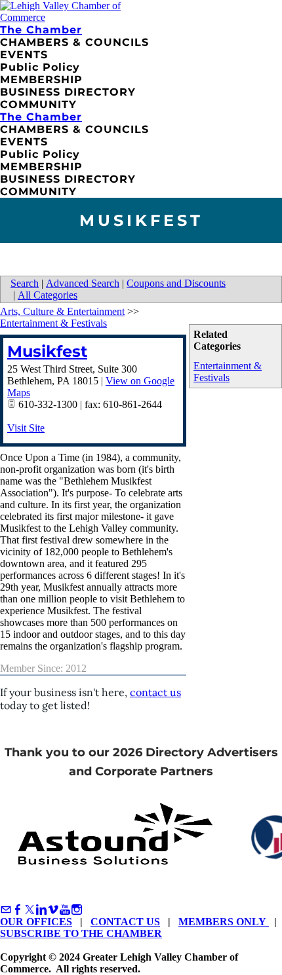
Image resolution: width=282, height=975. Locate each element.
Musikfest (47, 351)
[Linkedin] (41, 909)
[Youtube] (65, 909)
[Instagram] (76, 909)
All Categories (47, 295)
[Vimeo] (53, 909)
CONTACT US (125, 921)
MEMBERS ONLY (223, 921)
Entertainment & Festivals (227, 371)
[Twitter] (29, 909)
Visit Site (26, 427)
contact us (155, 692)
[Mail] (6, 909)
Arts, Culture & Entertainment (62, 311)
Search (24, 283)
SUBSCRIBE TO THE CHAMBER (81, 933)
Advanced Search (82, 283)
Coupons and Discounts (176, 283)
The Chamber (41, 30)
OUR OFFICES (36, 921)
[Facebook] (17, 909)
